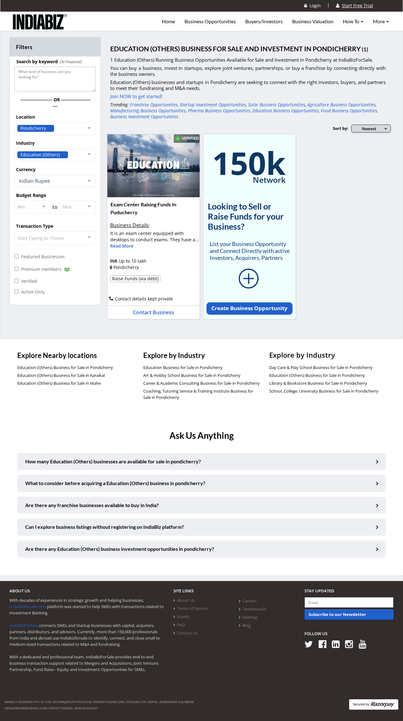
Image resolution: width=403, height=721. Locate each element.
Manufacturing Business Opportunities (148, 111)
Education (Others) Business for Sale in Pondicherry (65, 367)
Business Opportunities (210, 21)
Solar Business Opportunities (276, 105)
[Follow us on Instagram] (351, 644)
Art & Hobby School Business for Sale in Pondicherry (192, 375)
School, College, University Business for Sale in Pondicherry (323, 391)
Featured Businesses (42, 257)
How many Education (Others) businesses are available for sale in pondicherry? (113, 461)
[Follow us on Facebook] (325, 644)
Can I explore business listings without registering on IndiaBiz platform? (104, 527)
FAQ (181, 625)
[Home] (40, 26)
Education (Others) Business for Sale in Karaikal (61, 375)
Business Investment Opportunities (144, 117)
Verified (28, 281)
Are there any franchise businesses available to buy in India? (92, 505)
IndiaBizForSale (23, 625)
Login (314, 5)
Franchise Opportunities (154, 105)
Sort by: (340, 128)
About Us (185, 600)
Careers (249, 601)
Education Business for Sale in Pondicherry (183, 367)
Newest (369, 128)
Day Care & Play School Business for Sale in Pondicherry (320, 367)
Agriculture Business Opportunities (341, 105)
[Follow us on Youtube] (365, 644)
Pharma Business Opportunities (219, 111)
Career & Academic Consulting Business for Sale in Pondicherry (201, 383)
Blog (246, 625)
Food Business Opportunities (349, 111)
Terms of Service (192, 608)
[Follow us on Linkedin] (338, 644)
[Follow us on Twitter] (310, 644)
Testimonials (254, 609)
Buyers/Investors (264, 21)
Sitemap (250, 617)
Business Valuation (312, 21)
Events (183, 616)
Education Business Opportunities (286, 111)
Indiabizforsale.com (27, 606)
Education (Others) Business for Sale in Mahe (59, 383)
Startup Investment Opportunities (213, 105)
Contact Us (187, 633)
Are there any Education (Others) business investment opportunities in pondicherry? (119, 549)
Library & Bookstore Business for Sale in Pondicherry (318, 383)
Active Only (32, 292)
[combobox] (55, 128)
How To (351, 21)
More (379, 21)
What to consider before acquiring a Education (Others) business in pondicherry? (115, 483)
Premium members (41, 269)
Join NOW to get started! (136, 96)
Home (168, 21)
